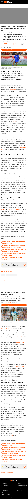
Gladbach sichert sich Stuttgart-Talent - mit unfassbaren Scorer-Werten (14, 250)
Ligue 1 (14, 121)
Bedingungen (4, 485)
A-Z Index (19, 490)
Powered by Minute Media (11, 497)
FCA (22, 348)
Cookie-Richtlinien (22, 485)
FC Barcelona (14, 274)
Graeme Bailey (15, 44)
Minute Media (20, 488)
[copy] (10, 47)
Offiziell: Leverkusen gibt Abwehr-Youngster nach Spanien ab (14, 242)
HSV (12, 435)
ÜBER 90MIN (4, 483)
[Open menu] (2, 2)
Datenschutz (4, 488)
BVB (9, 209)
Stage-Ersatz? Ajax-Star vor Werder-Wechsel (12, 258)
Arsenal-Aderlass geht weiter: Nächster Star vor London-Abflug (14, 254)
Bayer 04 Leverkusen (6, 329)
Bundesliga (8, 274)
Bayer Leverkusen (17, 209)
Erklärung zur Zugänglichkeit (5, 491)
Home (2, 281)
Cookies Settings (5, 494)
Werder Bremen (20, 342)
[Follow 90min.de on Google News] (25, 265)
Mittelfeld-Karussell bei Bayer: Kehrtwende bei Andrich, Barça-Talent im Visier (13, 246)
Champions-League (18, 366)
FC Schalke (13, 89)
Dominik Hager (7, 302)
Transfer (6, 281)
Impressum (20, 483)
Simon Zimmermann (7, 44)
